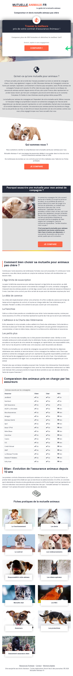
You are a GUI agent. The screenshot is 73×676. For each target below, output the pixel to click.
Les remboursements (54, 552)
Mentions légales (49, 666)
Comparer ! (36, 48)
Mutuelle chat (19, 603)
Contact (39, 666)
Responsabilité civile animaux (18, 577)
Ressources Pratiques (26, 666)
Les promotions (54, 628)
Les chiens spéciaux (54, 577)
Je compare (36, 167)
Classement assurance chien (18, 653)
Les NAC (54, 603)
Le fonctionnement (19, 526)
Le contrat (19, 552)
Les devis (54, 526)
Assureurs (19, 628)
